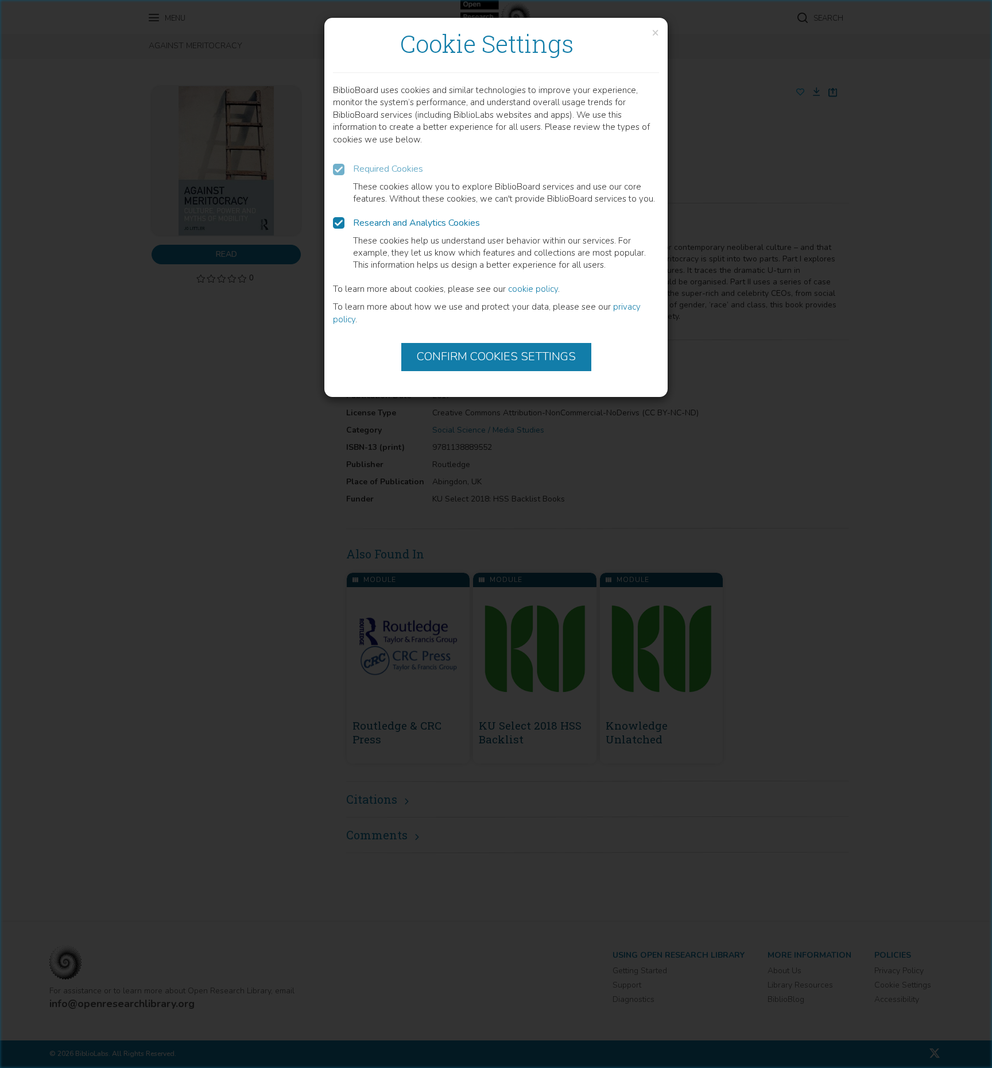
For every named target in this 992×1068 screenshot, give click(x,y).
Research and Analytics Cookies (416, 223)
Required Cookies (388, 169)
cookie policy (533, 289)
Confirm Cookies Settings (496, 356)
